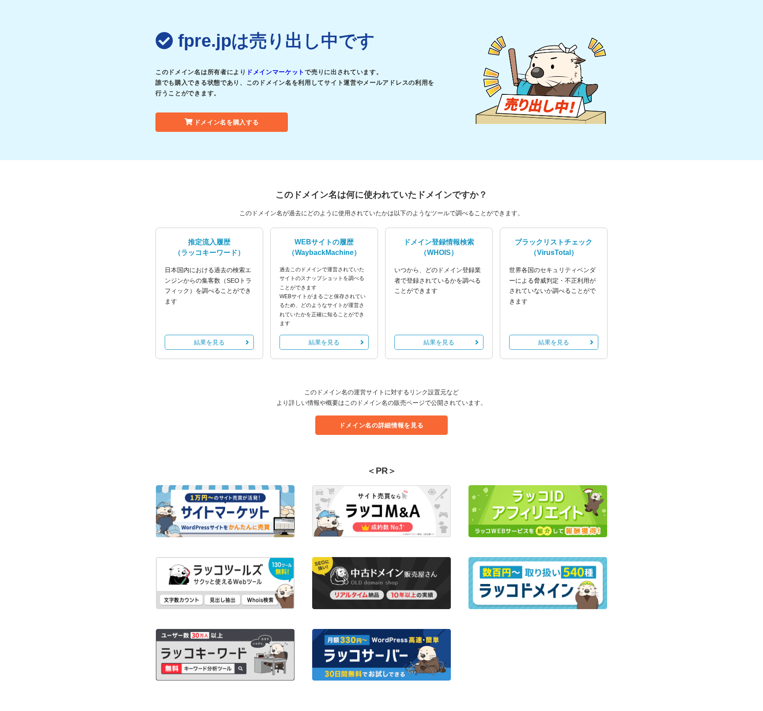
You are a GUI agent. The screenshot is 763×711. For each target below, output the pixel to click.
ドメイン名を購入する (226, 122)
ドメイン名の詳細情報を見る (381, 425)
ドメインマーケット (275, 71)
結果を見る (209, 342)
